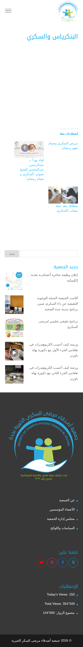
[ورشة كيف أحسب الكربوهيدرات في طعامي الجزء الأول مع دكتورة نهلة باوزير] (14, 352)
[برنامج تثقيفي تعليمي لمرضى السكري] (14, 329)
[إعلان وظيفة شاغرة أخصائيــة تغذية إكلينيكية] (14, 282)
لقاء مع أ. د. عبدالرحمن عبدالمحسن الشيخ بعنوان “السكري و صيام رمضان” (32, 169)
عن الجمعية (67, 500)
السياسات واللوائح (62, 528)
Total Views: (53, 603)
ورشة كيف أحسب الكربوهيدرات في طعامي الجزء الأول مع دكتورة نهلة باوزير (53, 350)
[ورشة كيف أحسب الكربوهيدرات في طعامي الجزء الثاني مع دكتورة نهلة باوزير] (14, 375)
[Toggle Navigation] (8, 12)
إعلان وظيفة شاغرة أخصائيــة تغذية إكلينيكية (54, 277)
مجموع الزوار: (65, 613)
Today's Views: (58, 594)
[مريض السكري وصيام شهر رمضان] (61, 146)
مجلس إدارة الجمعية (61, 519)
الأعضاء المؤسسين (62, 509)
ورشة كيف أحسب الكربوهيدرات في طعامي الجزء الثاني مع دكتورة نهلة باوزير (53, 373)
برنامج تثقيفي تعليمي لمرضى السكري (58, 324)
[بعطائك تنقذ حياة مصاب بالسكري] (63, 195)
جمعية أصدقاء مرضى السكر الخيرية (36, 640)
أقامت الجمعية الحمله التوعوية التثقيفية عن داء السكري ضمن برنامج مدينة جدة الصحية (57, 303)
